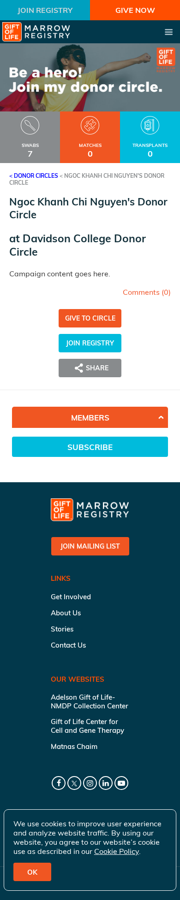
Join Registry (45, 10)
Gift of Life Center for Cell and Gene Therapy (87, 726)
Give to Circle (90, 318)
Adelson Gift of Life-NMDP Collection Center (89, 701)
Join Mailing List (90, 546)
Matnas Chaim (74, 746)
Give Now (135, 10)
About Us (66, 612)
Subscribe (90, 447)
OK (32, 872)
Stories (62, 629)
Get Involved (71, 596)
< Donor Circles (33, 175)
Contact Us (68, 645)
